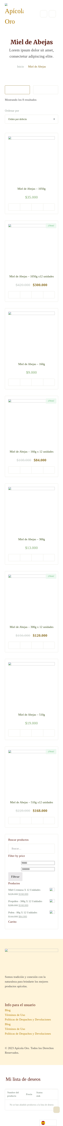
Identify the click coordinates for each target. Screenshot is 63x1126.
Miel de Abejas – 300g (31, 539)
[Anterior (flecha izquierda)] (5, 563)
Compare (49, 207)
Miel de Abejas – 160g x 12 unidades (31, 451)
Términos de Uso (15, 1015)
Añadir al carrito (14, 207)
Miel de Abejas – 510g (31, 714)
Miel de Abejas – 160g (31, 364)
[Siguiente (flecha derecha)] (57, 563)
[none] (48, 1123)
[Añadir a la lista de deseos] (37, 207)
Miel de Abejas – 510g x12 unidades (31, 802)
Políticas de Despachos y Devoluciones (28, 1019)
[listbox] (48, 1123)
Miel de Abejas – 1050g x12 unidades (31, 276)
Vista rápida (26, 207)
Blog (7, 1010)
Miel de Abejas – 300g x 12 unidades (31, 627)
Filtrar (15, 876)
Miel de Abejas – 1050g (31, 188)
